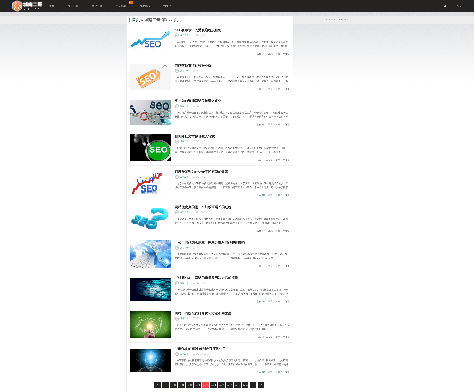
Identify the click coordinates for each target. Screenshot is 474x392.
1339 (221, 384)
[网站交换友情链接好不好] (150, 77)
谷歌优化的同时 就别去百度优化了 (200, 348)
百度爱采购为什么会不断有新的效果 (201, 171)
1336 (197, 384)
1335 (189, 384)
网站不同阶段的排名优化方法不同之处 (203, 313)
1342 (245, 384)
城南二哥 (184, 35)
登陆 (459, 6)
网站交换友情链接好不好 (193, 65)
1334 (181, 384)
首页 (136, 19)
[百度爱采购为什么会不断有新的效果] (150, 183)
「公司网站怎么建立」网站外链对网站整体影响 (210, 242)
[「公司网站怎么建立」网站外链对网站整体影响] (150, 254)
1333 (173, 384)
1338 (213, 384)
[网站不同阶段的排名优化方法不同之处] (150, 325)
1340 (229, 384)
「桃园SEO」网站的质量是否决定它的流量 (206, 278)
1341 (237, 384)
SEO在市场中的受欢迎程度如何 (198, 30)
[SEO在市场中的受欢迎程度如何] (150, 41)
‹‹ (157, 384)
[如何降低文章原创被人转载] (150, 148)
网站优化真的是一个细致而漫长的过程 (203, 207)
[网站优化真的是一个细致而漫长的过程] (150, 218)
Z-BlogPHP (342, 19)
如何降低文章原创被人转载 (195, 136)
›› (261, 384)
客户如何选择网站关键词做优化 (198, 101)
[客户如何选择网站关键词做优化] (150, 112)
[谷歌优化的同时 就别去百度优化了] (150, 360)
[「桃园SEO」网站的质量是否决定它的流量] (150, 289)
